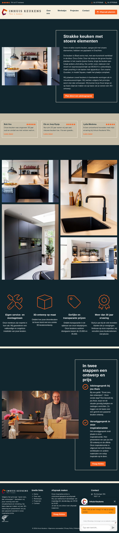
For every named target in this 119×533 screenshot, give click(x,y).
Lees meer (8, 134)
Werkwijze (38, 499)
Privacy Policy (68, 528)
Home (36, 494)
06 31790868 (98, 2)
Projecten (37, 501)
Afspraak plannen (107, 12)
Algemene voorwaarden (55, 528)
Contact (37, 503)
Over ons (37, 496)
